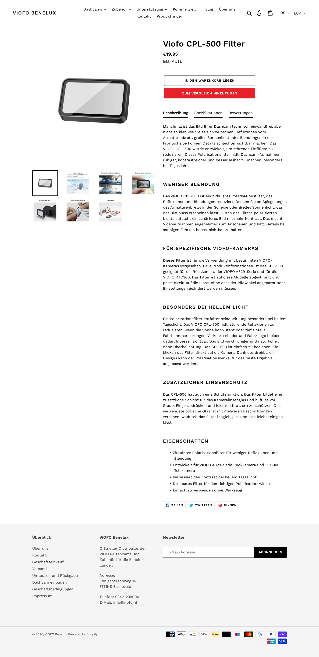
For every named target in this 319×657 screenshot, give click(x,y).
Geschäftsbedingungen (53, 589)
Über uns (40, 548)
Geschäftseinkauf (48, 562)
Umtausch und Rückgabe (55, 575)
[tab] (175, 114)
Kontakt (39, 555)
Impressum (42, 596)
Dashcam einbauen (49, 582)
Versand (39, 569)
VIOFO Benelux (56, 634)
